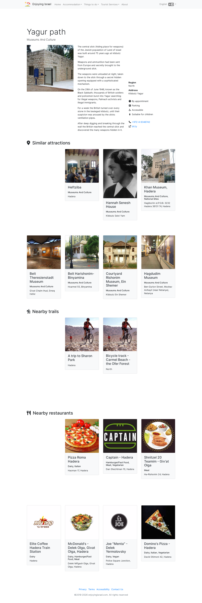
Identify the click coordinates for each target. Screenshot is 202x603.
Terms (91, 589)
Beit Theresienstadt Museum (42, 278)
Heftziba (74, 187)
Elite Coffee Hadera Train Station (40, 548)
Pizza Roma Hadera (77, 459)
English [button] (164, 4)
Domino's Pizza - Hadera (157, 546)
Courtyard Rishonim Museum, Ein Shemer (116, 279)
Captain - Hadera (119, 457)
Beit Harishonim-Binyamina (81, 276)
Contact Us (117, 589)
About (124, 4)
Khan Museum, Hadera (155, 189)
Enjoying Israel (41, 4)
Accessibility (103, 589)
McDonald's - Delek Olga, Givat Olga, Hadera (81, 548)
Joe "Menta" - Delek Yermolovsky (117, 548)
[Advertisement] (101, 19)
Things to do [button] (90, 4)
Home (58, 4)
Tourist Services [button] (109, 4)
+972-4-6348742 (141, 122)
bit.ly (134, 126)
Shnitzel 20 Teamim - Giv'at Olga (156, 461)
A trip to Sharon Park (80, 358)
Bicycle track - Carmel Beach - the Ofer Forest (118, 360)
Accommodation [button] (71, 4)
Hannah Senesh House (118, 205)
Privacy (83, 589)
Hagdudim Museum (152, 276)
